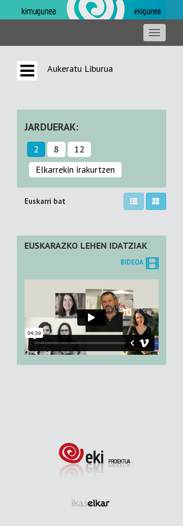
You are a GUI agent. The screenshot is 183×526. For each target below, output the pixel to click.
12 (79, 149)
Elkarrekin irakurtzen (75, 169)
